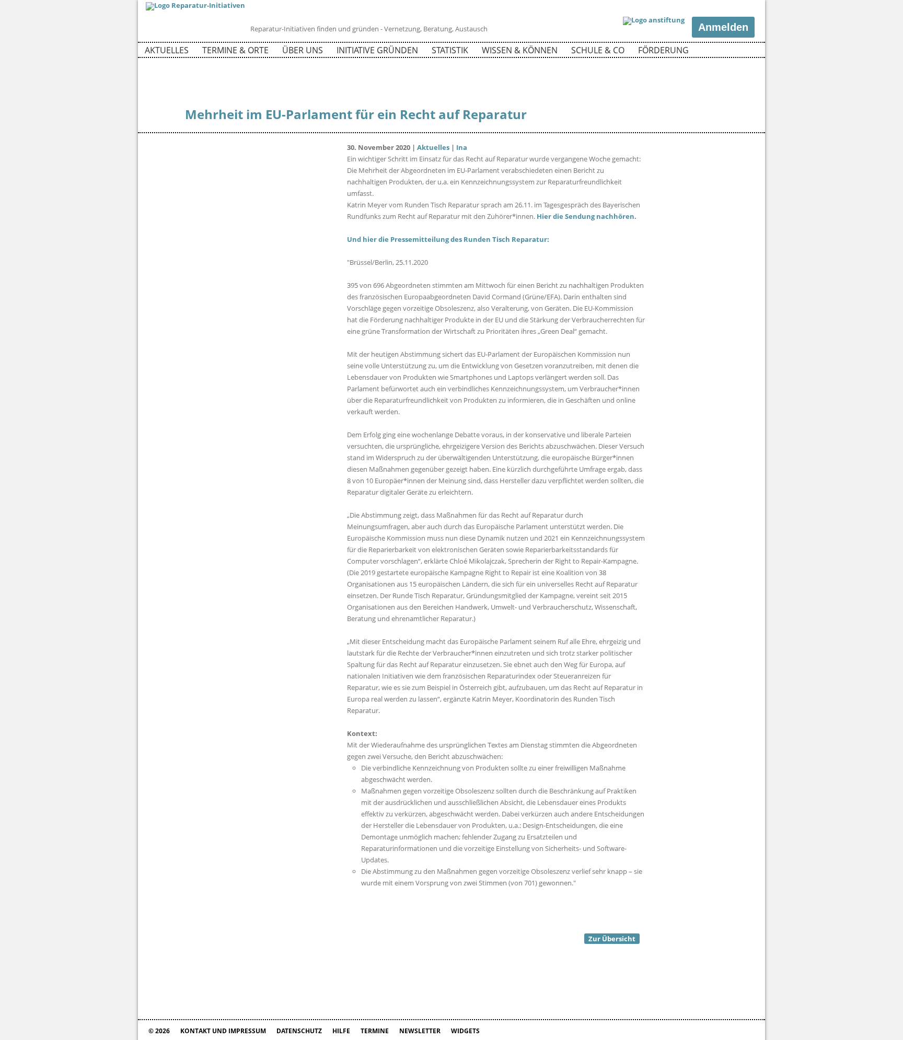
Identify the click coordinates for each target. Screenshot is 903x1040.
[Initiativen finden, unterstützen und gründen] (195, 5)
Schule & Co (597, 50)
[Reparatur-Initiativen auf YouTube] (746, 51)
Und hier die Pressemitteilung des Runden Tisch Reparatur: (448, 239)
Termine (375, 1030)
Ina (461, 147)
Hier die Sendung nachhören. (586, 216)
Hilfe (341, 1030)
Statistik (450, 50)
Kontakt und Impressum (223, 1030)
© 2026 (159, 1030)
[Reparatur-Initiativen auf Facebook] (727, 51)
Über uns (302, 50)
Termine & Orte (235, 50)
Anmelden (723, 27)
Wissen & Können (520, 50)
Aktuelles (167, 50)
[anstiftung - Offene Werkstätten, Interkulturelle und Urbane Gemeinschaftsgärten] (654, 21)
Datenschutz (299, 1030)
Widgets (465, 1030)
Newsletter (420, 1030)
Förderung (663, 50)
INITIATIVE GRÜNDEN (377, 50)
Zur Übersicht (611, 938)
